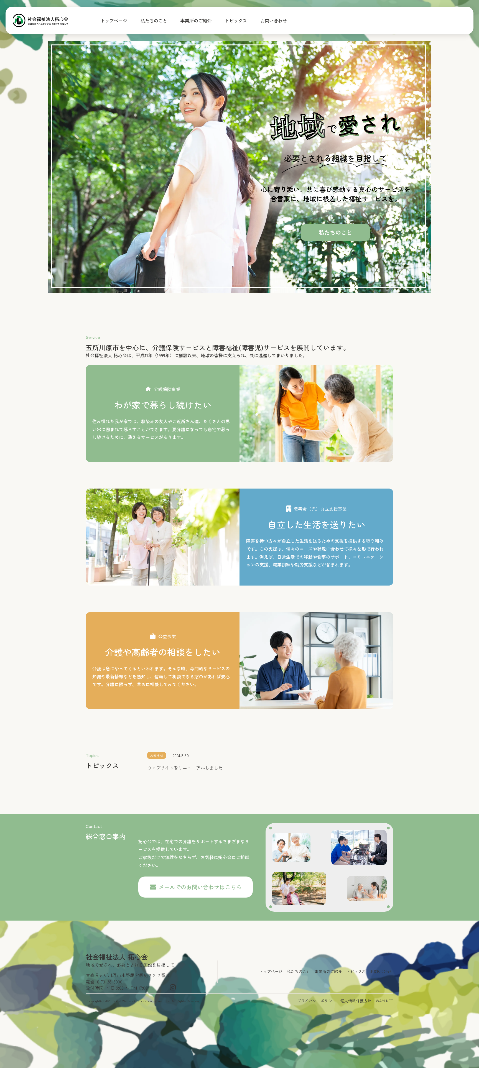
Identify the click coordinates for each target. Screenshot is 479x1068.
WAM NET (384, 1000)
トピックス (236, 20)
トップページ (114, 20)
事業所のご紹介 (196, 20)
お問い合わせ (273, 20)
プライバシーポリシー (316, 1000)
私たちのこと (154, 20)
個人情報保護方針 (355, 1000)
